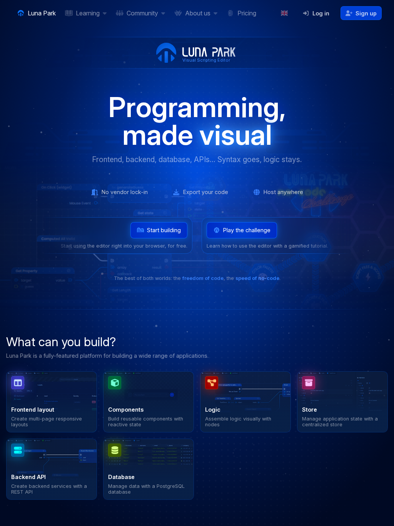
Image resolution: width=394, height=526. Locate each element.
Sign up (366, 13)
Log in (320, 13)
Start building (164, 230)
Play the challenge (246, 230)
